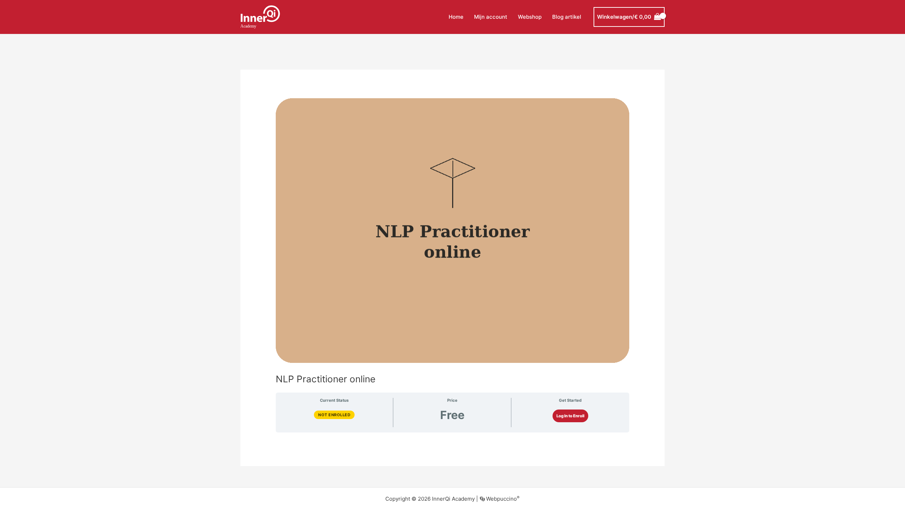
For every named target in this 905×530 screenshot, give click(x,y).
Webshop (530, 16)
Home (456, 16)
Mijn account (490, 16)
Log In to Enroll (570, 415)
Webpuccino (502, 498)
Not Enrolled (334, 414)
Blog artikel (566, 16)
